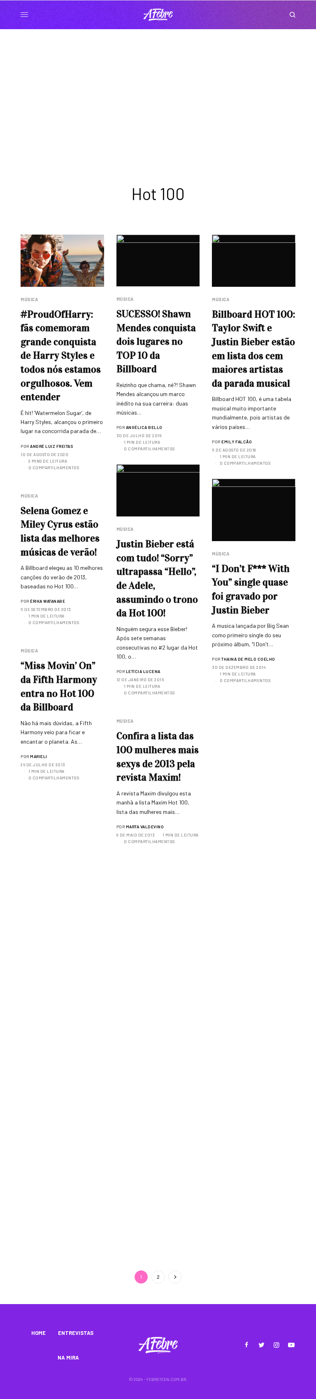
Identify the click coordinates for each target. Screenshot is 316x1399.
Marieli (38, 756)
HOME (38, 1333)
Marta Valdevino (145, 826)
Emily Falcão (236, 441)
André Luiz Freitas (51, 446)
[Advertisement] (158, 90)
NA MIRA (68, 1357)
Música (29, 299)
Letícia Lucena (143, 671)
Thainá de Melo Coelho (248, 659)
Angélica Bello (144, 427)
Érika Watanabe (47, 601)
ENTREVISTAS (75, 1333)
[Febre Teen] (158, 15)
